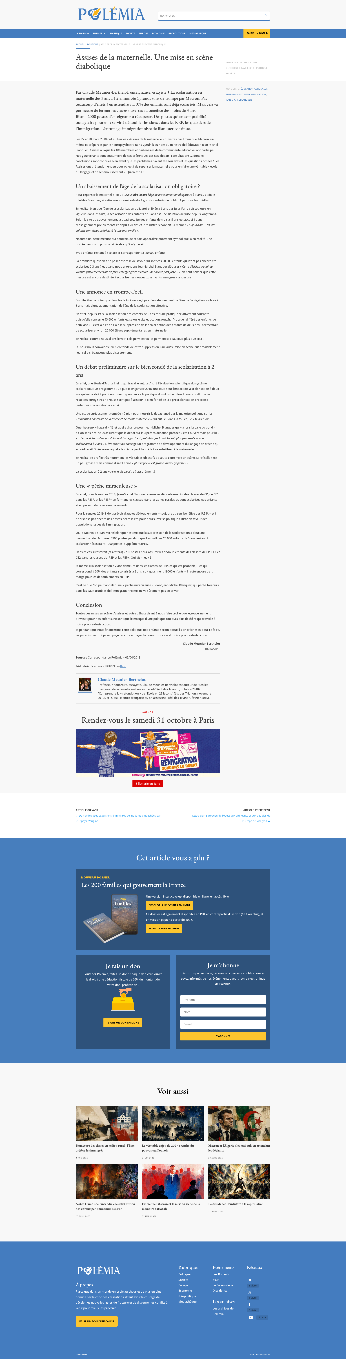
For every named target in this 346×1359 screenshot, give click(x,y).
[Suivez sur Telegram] (250, 1280)
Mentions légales (259, 1354)
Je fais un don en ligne (123, 1022)
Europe (143, 33)
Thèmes (97, 33)
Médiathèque (197, 33)
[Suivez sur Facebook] (250, 1304)
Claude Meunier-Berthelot (122, 679)
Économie (158, 33)
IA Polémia (82, 33)
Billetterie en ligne (148, 784)
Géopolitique (176, 33)
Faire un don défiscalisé (96, 1321)
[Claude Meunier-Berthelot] (85, 691)
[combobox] (214, 16)
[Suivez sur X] (250, 1292)
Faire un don (256, 33)
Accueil (80, 44)
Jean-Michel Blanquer (239, 99)
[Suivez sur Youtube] (251, 1318)
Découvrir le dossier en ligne (169, 905)
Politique (116, 33)
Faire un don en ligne (163, 928)
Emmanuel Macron (255, 94)
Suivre (253, 1285)
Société (130, 33)
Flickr (123, 666)
